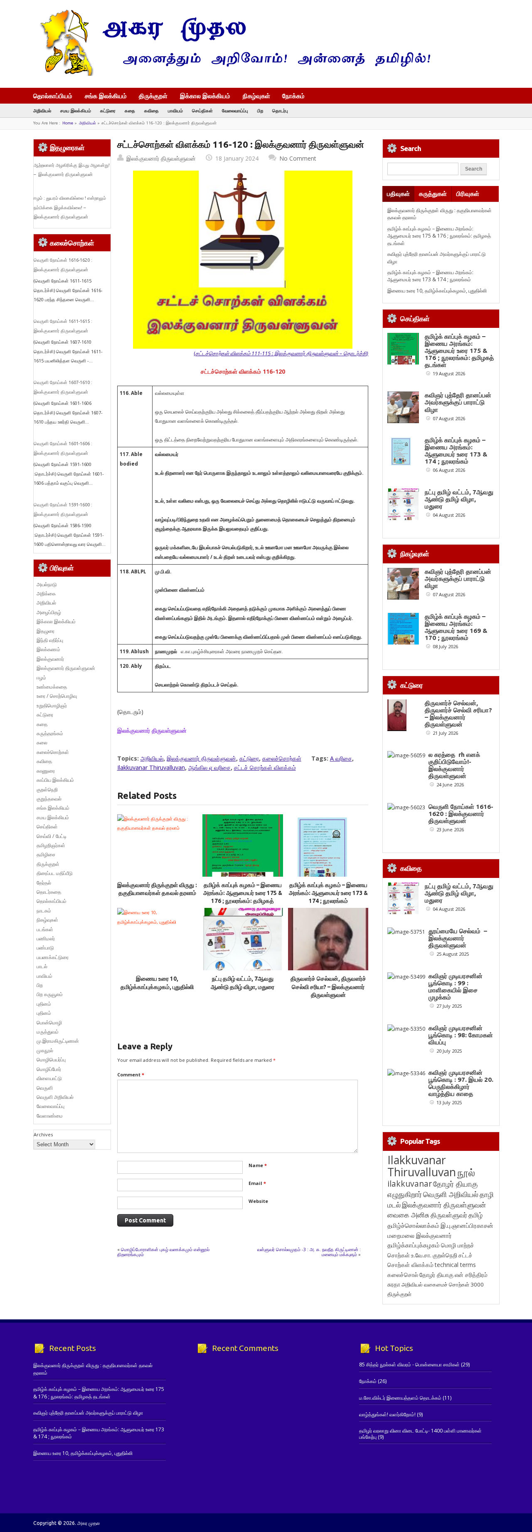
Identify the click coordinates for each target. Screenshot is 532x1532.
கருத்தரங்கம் (50, 733)
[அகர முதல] (231, 74)
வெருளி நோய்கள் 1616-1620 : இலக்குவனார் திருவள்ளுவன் (461, 813)
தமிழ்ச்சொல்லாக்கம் (413, 1225)
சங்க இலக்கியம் (106, 96)
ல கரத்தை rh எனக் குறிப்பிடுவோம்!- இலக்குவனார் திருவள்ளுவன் (454, 765)
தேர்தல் (44, 882)
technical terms (455, 1265)
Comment (130, 1074)
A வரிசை (341, 758)
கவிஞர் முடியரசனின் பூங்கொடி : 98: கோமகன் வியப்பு (461, 1035)
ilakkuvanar (409, 1183)
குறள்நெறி (47, 789)
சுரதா (393, 1284)
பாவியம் (175, 110)
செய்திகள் (202, 110)
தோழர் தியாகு (436, 1275)
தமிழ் (475, 1215)
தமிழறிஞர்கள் (51, 845)
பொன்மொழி (49, 1022)
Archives (43, 1134)
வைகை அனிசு (408, 1215)
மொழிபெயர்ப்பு (51, 1059)
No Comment (297, 158)
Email (257, 1183)
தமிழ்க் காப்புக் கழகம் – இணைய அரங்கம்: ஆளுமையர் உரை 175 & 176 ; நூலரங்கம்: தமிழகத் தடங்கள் (439, 236)
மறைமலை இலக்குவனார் (419, 1235)
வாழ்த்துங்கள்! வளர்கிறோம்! (387, 1414)
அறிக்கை (46, 593)
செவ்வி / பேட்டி (51, 836)
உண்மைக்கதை (52, 686)
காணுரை (46, 770)
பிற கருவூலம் (50, 994)
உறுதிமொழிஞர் (52, 705)
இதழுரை (45, 631)
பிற (260, 110)
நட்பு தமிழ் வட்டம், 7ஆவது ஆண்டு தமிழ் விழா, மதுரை (459, 499)
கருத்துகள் (433, 193)
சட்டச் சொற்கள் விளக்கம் (265, 767)
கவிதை (151, 110)
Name (258, 1165)
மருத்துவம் (48, 1031)
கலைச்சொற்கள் (281, 758)
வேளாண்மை (50, 1115)
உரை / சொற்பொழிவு (57, 695)
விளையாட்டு (49, 1078)
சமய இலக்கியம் (75, 110)
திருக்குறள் (153, 96)
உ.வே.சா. (421, 1255)
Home (67, 123)
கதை (130, 110)
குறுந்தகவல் (49, 798)
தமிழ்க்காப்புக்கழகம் (413, 1245)
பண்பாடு (45, 947)
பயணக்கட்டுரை (53, 957)
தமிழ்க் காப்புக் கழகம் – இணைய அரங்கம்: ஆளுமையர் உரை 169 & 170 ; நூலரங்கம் (456, 627)
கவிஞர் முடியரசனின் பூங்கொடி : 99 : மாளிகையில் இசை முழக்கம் (456, 986)
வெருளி (45, 1087)
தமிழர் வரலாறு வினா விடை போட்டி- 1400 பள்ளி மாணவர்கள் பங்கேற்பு (420, 1433)
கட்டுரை (108, 110)
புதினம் (44, 1003)
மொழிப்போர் (49, 1069)
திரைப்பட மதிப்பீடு (55, 873)
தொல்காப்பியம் (52, 96)
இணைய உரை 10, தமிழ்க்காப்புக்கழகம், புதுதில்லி (437, 290)
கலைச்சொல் (402, 1275)
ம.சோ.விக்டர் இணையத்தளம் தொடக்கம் (400, 1397)
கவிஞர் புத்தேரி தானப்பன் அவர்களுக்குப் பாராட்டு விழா (458, 402)
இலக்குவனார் (50, 658)
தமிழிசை (46, 854)
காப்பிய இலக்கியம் (55, 779)
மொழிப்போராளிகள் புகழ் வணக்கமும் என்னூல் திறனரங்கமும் (163, 1251)
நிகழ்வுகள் (256, 96)
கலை (42, 742)
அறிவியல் (42, 110)
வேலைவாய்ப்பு (235, 110)
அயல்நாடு (47, 584)
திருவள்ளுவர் (449, 1215)
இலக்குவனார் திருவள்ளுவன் (161, 158)
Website (258, 1201)
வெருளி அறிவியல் (55, 1097)
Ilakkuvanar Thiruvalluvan (151, 767)
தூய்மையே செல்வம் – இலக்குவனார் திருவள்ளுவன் (458, 938)
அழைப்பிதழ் (49, 612)
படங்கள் (45, 929)
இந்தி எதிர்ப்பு (50, 640)
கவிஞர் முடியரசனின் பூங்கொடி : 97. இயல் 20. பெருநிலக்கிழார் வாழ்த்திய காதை (461, 1083)
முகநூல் (45, 1050)
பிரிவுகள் (467, 193)
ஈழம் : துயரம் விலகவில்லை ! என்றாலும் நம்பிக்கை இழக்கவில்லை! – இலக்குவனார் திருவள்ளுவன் (70, 207)
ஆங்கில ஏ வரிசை (209, 767)
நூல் (466, 1172)
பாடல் (42, 966)
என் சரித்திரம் (471, 1275)
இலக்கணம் (48, 649)
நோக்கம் (293, 97)
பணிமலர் (46, 938)
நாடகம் (44, 910)
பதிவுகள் (398, 193)
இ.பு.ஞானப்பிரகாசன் (467, 1225)
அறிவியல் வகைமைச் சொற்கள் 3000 (442, 1284)
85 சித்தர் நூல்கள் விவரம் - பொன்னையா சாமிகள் (409, 1364)
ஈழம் (41, 677)
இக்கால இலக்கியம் (205, 96)
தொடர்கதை (49, 891)
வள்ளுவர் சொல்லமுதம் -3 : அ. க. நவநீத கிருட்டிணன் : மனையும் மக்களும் (309, 1251)
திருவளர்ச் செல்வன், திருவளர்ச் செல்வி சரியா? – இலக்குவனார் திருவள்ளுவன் (328, 986)
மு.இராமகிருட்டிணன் (58, 1040)
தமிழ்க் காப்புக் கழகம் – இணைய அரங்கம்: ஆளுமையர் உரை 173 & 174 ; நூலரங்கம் (328, 893)
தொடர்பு (280, 110)
